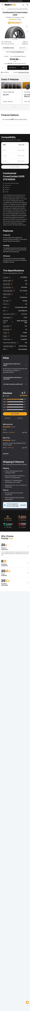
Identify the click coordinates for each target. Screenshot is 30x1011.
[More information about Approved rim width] (16, 314)
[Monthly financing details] (25, 63)
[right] (27, 31)
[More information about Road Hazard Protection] (27, 44)
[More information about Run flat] (9, 304)
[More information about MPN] (7, 349)
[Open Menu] (2, 4)
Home (2, 9)
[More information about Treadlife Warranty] (27, 42)
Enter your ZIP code (24, 72)
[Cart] (27, 4)
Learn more (23, 505)
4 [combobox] (2, 67)
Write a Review (15, 413)
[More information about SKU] (7, 310)
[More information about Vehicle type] (11, 339)
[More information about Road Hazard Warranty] (17, 342)
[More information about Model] (8, 307)
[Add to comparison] (26, 26)
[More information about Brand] (8, 297)
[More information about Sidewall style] (12, 321)
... (5, 9)
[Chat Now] (27, 1002)
